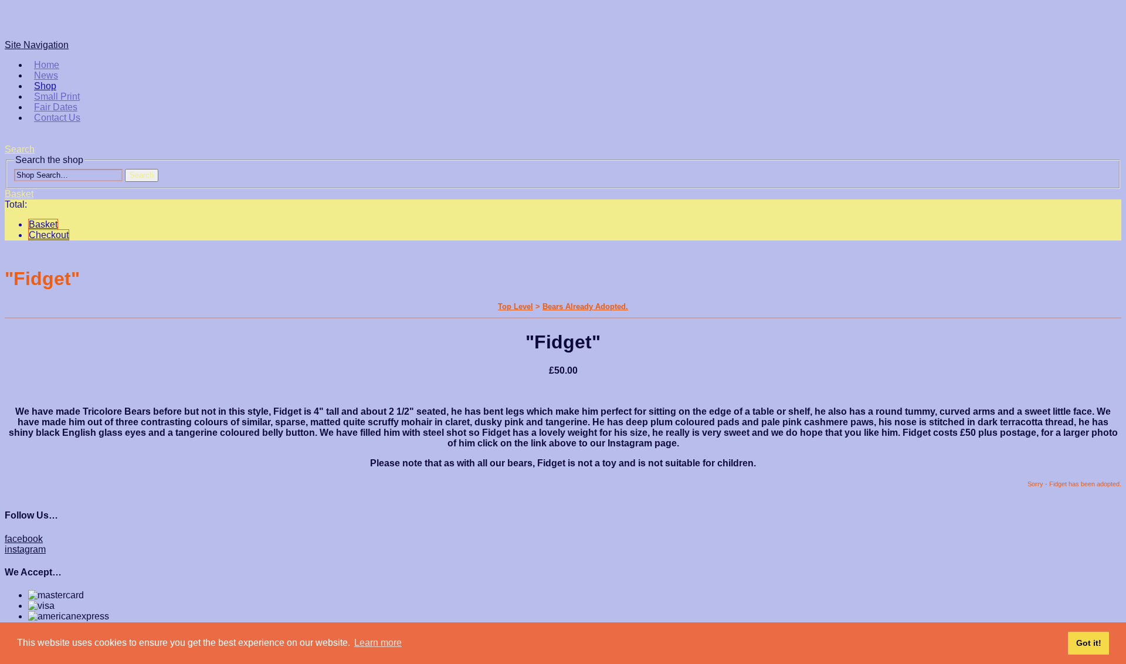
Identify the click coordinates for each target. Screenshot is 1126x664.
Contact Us (57, 118)
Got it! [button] (1088, 643)
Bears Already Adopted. (585, 306)
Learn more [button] (378, 643)
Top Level (515, 306)
